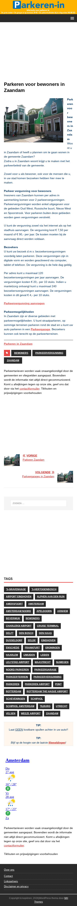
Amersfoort (14, 603)
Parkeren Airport (37, 684)
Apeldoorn (44, 611)
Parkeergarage (40, 329)
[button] (71, 18)
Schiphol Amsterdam (20, 706)
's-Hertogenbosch (43, 589)
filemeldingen (57, 742)
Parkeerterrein (17, 677)
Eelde (32, 640)
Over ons (9, 869)
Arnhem (62, 611)
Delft (9, 633)
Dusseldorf (14, 640)
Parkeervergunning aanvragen (24, 303)
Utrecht (61, 706)
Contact (8, 876)
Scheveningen (15, 698)
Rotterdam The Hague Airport (47, 691)
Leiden (44, 655)
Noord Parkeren (17, 669)
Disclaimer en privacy (16, 886)
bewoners (21, 353)
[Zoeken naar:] (39, 503)
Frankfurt (32, 647)
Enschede (12, 647)
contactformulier (29, 388)
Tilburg (45, 706)
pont (58, 684)
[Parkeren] (38, 12)
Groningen (52, 647)
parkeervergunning (49, 353)
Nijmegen (62, 662)
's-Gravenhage (16, 589)
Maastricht (43, 662)
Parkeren (12, 684)
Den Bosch (26, 633)
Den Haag (45, 633)
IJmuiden (29, 655)
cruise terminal (48, 625)
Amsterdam (36, 603)
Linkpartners (11, 881)
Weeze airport (30, 713)
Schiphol (37, 698)
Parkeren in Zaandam (18, 343)
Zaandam (13, 360)
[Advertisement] (38, 53)
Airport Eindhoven (18, 596)
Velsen (10, 713)
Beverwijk (13, 618)
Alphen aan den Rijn (51, 596)
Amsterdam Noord (18, 611)
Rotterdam (13, 691)
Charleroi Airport (18, 625)
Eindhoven (48, 640)
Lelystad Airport (17, 662)
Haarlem (12, 655)
